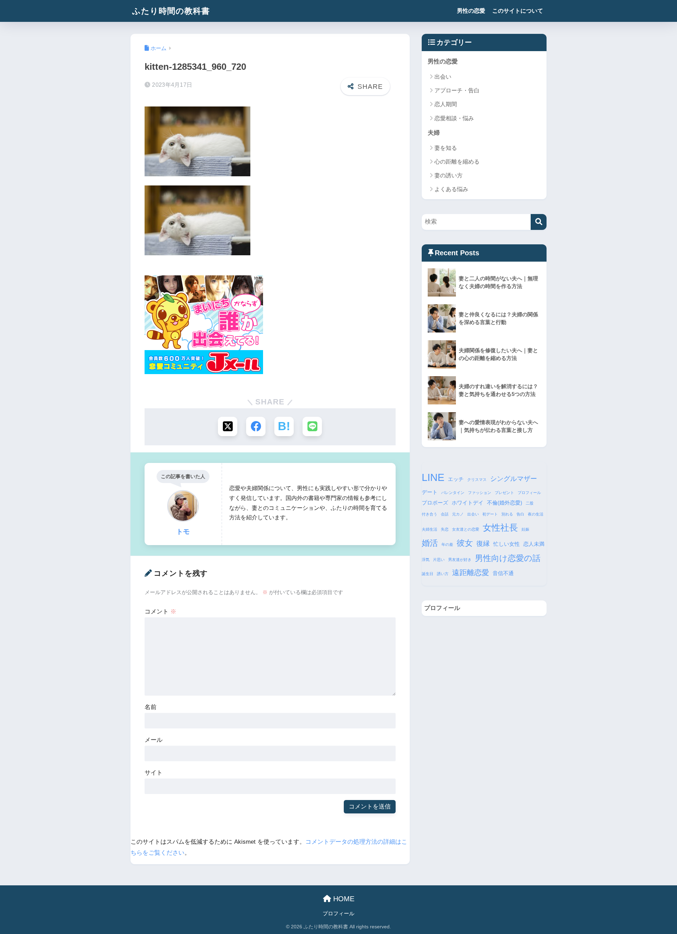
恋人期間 (445, 104)
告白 (520, 514)
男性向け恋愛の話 (508, 558)
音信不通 (503, 573)
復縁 (483, 543)
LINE (433, 477)
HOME (342, 899)
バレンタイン (452, 492)
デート (430, 492)
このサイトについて (517, 11)
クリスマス (477, 479)
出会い (442, 77)
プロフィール (529, 492)
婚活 (430, 543)
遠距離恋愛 (470, 572)
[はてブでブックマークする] (284, 426)
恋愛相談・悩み (454, 118)
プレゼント (504, 492)
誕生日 (427, 574)
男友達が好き (459, 559)
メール (154, 740)
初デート (490, 514)
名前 (151, 707)
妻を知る (445, 148)
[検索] (539, 222)
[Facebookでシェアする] (256, 426)
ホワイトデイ (467, 503)
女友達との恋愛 (465, 529)
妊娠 (525, 529)
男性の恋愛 (471, 11)
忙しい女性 (506, 544)
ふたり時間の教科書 (171, 11)
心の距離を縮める (457, 162)
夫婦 (434, 132)
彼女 (465, 543)
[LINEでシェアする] (312, 426)
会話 (445, 514)
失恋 (445, 529)
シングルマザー (513, 478)
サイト (154, 772)
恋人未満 (533, 544)
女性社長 (500, 527)
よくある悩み (451, 189)
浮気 (425, 559)
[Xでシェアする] (227, 426)
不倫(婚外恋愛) (504, 503)
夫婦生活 (429, 529)
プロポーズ (435, 503)
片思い (439, 559)
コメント (160, 611)
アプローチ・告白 (457, 90)
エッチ (456, 479)
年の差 (447, 544)
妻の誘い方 (448, 175)
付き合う (429, 514)
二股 (529, 503)
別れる (507, 514)
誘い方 (443, 574)
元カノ (458, 514)
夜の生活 (535, 514)
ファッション (479, 492)
